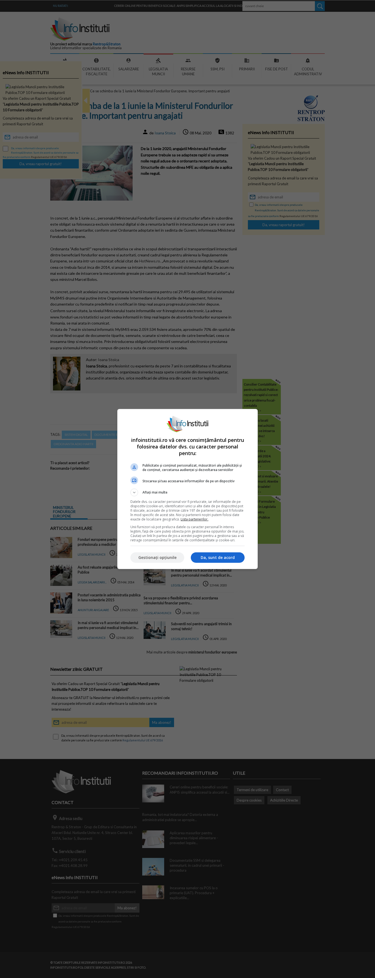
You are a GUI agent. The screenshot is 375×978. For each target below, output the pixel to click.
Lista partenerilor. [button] (194, 519)
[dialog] (187, 489)
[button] (187, 492)
